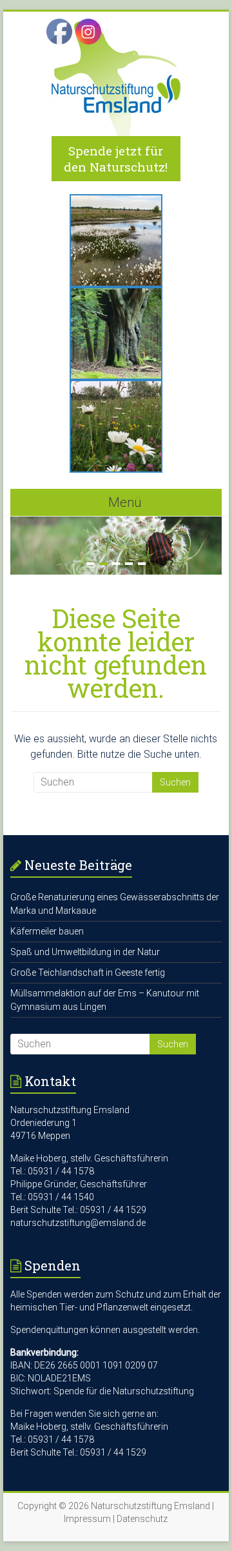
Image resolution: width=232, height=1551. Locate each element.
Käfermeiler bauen (47, 931)
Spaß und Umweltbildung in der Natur (85, 952)
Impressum (87, 1519)
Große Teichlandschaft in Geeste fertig (87, 972)
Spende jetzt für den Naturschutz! (116, 159)
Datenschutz (142, 1519)
